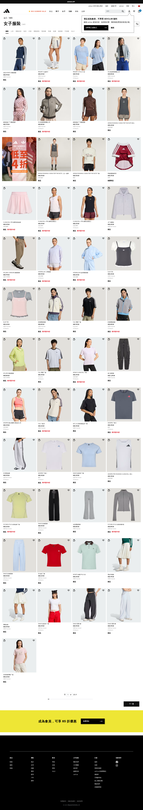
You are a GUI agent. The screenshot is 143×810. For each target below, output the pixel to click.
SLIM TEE (110, 272)
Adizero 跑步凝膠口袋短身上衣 (12, 423)
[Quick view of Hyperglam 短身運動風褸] (74, 238)
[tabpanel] (71, 373)
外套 (30, 31)
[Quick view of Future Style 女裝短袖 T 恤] (4, 490)
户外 (32, 777)
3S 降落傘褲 (6, 473)
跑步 (32, 762)
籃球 (32, 774)
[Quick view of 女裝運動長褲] (74, 490)
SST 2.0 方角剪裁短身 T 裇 (80, 423)
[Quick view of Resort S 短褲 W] (39, 38)
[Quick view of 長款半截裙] (109, 540)
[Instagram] (117, 765)
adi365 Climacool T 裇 (80, 372)
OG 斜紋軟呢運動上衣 (114, 72)
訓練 (32, 768)
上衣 (12, 31)
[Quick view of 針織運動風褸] (39, 289)
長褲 (49, 31)
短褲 (54, 31)
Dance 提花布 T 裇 (78, 473)
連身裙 (60, 31)
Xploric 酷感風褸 (8, 373)
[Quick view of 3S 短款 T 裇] (39, 540)
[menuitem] (37, 11)
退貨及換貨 (98, 768)
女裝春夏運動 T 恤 (8, 674)
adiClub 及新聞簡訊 (100, 771)
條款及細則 (71, 801)
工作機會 (76, 765)
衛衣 (25, 31)
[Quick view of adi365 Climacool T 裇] (74, 339)
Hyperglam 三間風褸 (44, 272)
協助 (96, 762)
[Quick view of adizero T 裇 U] (109, 389)
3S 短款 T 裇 (41, 573)
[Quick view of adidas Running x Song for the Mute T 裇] (74, 139)
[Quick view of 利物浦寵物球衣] (109, 139)
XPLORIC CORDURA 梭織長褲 (11, 272)
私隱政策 (63, 801)
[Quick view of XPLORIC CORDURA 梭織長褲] (4, 238)
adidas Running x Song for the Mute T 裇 (86, 173)
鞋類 (11, 762)
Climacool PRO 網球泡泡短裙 (12, 222)
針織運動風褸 (42, 322)
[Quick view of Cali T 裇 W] (39, 389)
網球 (32, 781)
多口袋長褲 (111, 373)
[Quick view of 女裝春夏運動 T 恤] (4, 640)
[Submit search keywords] (122, 11)
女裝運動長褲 (77, 524)
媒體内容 (76, 771)
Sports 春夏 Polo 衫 (79, 574)
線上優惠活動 (99, 781)
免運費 (71, 2)
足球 (32, 765)
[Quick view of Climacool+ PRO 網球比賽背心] (39, 188)
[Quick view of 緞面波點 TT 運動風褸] (4, 89)
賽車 (32, 771)
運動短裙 (5, 624)
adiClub (75, 774)
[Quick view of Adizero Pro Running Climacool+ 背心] (109, 440)
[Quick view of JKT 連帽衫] (109, 188)
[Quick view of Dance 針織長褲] (39, 490)
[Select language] (139, 6)
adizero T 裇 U (112, 423)
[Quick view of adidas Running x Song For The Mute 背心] (109, 89)
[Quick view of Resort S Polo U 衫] (74, 38)
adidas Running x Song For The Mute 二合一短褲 (53, 173)
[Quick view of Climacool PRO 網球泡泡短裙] (4, 188)
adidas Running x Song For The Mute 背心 (121, 123)
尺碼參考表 (98, 777)
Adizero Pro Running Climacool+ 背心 (120, 474)
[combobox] (115, 11)
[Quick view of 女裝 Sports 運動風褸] (4, 38)
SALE (73, 31)
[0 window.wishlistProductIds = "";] (134, 11)
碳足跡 (75, 768)
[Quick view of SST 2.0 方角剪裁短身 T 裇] (74, 389)
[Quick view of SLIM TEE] (109, 238)
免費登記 (86, 721)
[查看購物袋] (139, 11)
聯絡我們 (97, 784)
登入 (133, 6)
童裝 (53, 768)
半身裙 (67, 31)
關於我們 (76, 762)
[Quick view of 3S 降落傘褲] (4, 440)
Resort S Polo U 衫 (79, 72)
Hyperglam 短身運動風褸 (80, 272)
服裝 (11, 18)
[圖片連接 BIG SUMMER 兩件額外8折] (19, 159)
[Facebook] (117, 762)
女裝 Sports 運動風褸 (9, 72)
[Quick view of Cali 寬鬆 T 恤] (74, 289)
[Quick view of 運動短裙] (4, 590)
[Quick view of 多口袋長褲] (109, 339)
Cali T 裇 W (41, 423)
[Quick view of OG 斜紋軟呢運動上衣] (109, 38)
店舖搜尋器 (98, 787)
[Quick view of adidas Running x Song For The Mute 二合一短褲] (39, 139)
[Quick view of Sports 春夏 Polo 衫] (74, 540)
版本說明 (80, 801)
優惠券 (97, 774)
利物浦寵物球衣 (112, 173)
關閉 (112, 27)
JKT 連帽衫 (111, 222)
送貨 (96, 765)
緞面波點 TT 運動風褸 (9, 122)
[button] (37, 11)
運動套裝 (36, 31)
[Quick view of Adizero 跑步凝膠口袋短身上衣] (4, 389)
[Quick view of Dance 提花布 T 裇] (74, 440)
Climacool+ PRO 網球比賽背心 (47, 221)
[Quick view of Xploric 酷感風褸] (4, 339)
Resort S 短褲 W (43, 72)
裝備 (11, 768)
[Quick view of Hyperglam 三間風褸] (39, 238)
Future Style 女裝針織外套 (116, 524)
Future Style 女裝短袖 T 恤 (11, 524)
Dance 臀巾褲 (77, 623)
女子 (5, 18)
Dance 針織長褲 (43, 523)
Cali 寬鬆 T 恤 (77, 322)
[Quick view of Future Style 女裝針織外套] (109, 490)
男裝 (53, 762)
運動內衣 (18, 31)
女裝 (53, 765)
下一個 (131, 704)
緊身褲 (44, 31)
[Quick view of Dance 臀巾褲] (74, 590)
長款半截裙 (111, 574)
